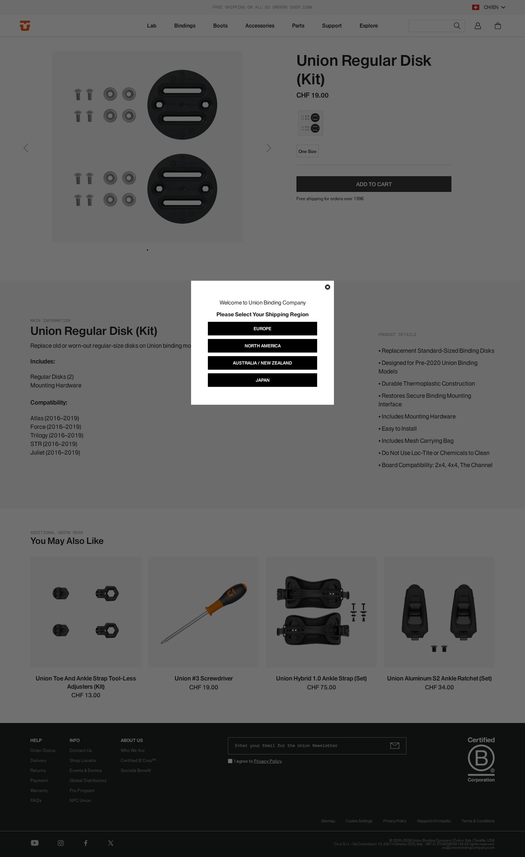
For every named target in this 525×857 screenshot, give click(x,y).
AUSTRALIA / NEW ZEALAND (262, 363)
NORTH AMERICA (263, 345)
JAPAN (263, 380)
